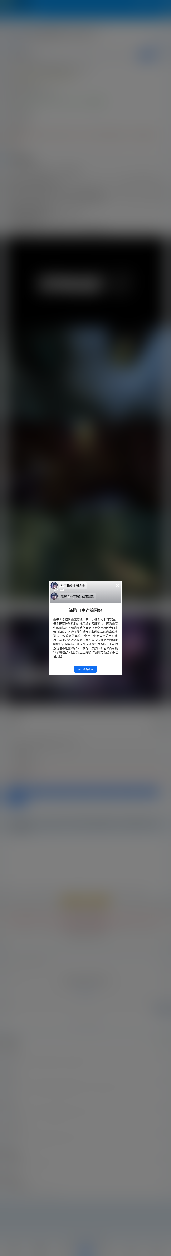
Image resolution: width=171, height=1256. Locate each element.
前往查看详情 (85, 669)
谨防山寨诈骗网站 (85, 610)
